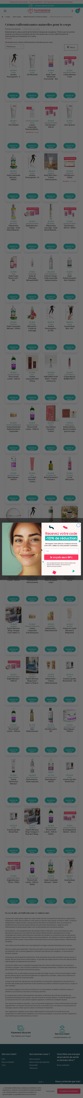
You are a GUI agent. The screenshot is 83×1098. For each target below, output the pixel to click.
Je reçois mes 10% (61, 557)
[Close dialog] (78, 525)
